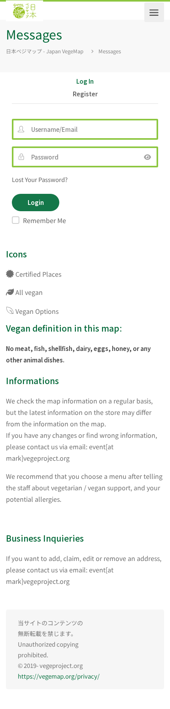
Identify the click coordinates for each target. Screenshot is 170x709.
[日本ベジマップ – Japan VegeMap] (24, 12)
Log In (85, 81)
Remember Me (44, 220)
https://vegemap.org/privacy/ (59, 676)
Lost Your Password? (40, 179)
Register (85, 94)
